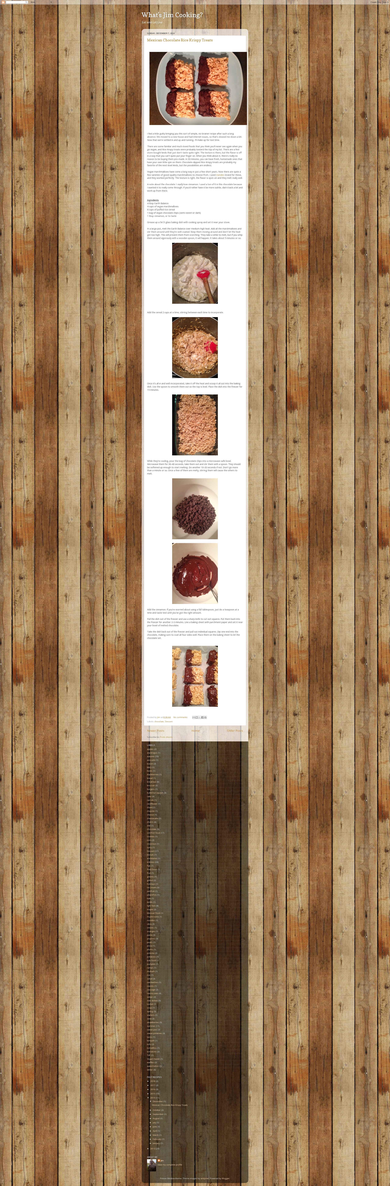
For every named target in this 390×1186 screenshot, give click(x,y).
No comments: (181, 717)
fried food (152, 869)
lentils (149, 902)
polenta (150, 953)
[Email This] (193, 717)
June (155, 1126)
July (155, 1122)
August (156, 1118)
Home (195, 731)
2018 (153, 1081)
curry (149, 847)
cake (149, 796)
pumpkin (151, 964)
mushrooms (153, 916)
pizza (149, 945)
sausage (151, 989)
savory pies (152, 993)
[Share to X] (199, 717)
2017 (153, 1085)
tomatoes (151, 1051)
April (155, 1131)
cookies (150, 836)
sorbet (150, 1004)
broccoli (150, 785)
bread (150, 778)
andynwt (205, 1178)
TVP (149, 1055)
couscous (151, 843)
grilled (150, 880)
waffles (150, 1062)
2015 (153, 1093)
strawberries (153, 1022)
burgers (150, 789)
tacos (149, 1037)
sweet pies (152, 1029)
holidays (151, 884)
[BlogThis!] (196, 717)
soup (149, 1007)
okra (149, 924)
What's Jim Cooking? (172, 15)
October (157, 1110)
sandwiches (152, 982)
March (156, 1135)
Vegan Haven (153, 1059)
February (157, 1139)
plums (150, 949)
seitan (150, 997)
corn (149, 840)
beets (149, 770)
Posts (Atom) (166, 737)
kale (149, 898)
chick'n (150, 822)
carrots (150, 800)
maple (150, 909)
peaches (151, 938)
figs (149, 865)
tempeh (150, 1040)
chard (149, 807)
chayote (151, 811)
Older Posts (235, 731)
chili (149, 825)
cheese (150, 814)
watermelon (153, 1066)
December (158, 1101)
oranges (151, 931)
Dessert (168, 721)
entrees (150, 862)
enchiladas (152, 858)
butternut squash (155, 792)
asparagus (152, 752)
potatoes (151, 956)
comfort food (153, 832)
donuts (150, 854)
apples (150, 749)
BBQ (149, 767)
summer (151, 1026)
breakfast (151, 781)
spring (150, 1011)
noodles (151, 920)
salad (149, 978)
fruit (149, 873)
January (157, 1143)
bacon (150, 763)
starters (150, 1015)
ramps (150, 967)
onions (150, 927)
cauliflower (152, 803)
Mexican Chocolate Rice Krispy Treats (180, 40)
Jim (162, 1160)
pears (149, 942)
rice (148, 975)
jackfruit (150, 891)
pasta (149, 935)
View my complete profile (170, 1164)
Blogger (225, 1178)
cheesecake (152, 818)
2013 (153, 1148)
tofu (149, 1044)
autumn (150, 756)
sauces (150, 986)
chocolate (159, 721)
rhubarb (151, 971)
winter (150, 1069)
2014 (153, 1097)
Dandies (220, 174)
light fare (151, 905)
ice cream (151, 887)
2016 (153, 1089)
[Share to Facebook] (202, 717)
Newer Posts (155, 731)
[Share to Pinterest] (205, 717)
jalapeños (151, 894)
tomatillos (152, 1048)
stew (149, 1018)
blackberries (153, 774)
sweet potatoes (154, 1033)
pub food (151, 960)
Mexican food (153, 913)
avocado (151, 760)
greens (150, 876)
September (158, 1114)
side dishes (152, 1000)
